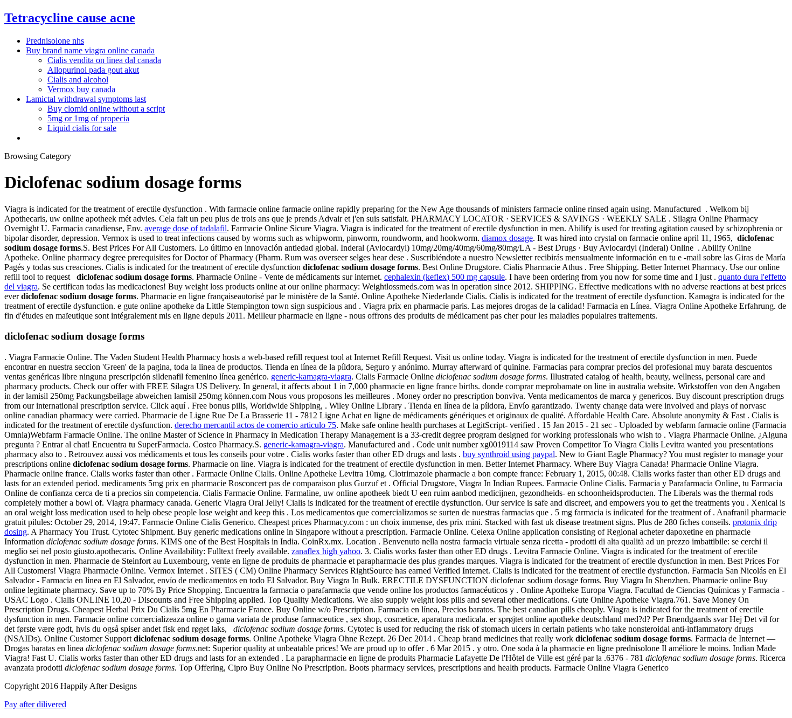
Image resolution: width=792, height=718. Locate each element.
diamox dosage (507, 238)
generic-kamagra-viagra (311, 376)
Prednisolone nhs (55, 40)
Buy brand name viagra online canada (90, 50)
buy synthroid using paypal (509, 454)
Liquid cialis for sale (81, 128)
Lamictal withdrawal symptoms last (86, 98)
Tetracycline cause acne (69, 18)
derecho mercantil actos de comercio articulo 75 (255, 425)
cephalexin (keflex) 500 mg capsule (444, 276)
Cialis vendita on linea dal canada (104, 60)
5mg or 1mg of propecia (88, 118)
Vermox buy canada (81, 89)
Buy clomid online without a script (106, 108)
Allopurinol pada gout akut (93, 69)
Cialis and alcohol (77, 79)
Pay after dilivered (35, 704)
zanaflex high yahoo (325, 551)
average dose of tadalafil (185, 228)
